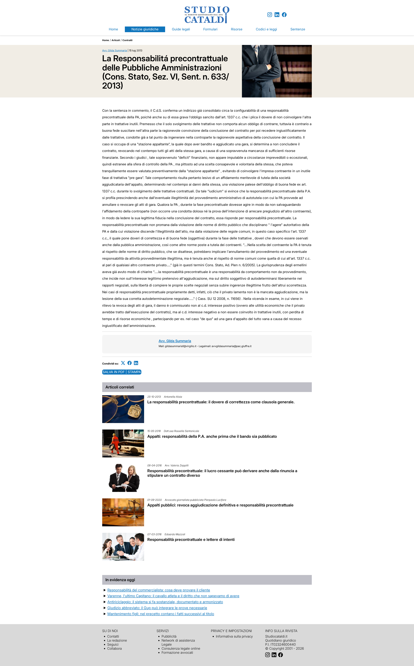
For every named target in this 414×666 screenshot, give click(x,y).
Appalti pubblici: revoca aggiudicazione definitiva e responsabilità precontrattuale (220, 505)
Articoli (116, 40)
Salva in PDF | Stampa (122, 372)
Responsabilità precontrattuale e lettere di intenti (191, 539)
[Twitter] (123, 362)
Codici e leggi (266, 29)
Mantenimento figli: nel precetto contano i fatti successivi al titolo (160, 614)
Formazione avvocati (177, 652)
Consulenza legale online (181, 648)
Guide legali (181, 29)
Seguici (113, 644)
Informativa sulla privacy (234, 636)
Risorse (236, 29)
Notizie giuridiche (144, 29)
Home (113, 29)
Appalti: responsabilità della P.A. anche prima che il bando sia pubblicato (212, 436)
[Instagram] (269, 15)
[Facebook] (284, 15)
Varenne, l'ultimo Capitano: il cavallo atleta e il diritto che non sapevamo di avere (173, 596)
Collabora (114, 648)
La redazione (117, 640)
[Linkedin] (277, 15)
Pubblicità (169, 636)
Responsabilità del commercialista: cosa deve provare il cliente (158, 590)
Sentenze (297, 29)
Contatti (113, 636)
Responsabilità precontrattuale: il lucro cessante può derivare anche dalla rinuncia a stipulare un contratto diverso (222, 473)
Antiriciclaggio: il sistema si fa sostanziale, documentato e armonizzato (165, 602)
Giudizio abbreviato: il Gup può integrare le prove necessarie (157, 608)
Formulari (210, 29)
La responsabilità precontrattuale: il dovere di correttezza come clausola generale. (221, 402)
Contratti (127, 40)
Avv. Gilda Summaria (114, 50)
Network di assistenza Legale (178, 642)
